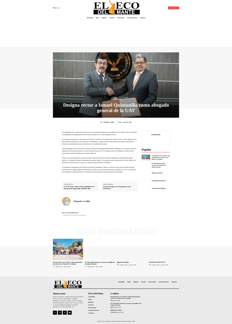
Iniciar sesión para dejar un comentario (74, 215)
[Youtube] (70, 313)
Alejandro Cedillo (108, 122)
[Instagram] (60, 313)
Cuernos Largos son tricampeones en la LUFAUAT (117, 187)
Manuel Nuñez (59, 266)
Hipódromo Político (157, 173)
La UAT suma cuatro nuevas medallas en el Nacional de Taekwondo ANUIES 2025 (79, 187)
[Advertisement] (116, 33)
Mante (112, 307)
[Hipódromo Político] (146, 173)
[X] (154, 139)
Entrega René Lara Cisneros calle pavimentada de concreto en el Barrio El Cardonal (161, 157)
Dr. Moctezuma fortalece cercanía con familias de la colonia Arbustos (159, 165)
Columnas (113, 312)
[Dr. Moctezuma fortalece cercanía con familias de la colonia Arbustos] (146, 165)
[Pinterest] (158, 139)
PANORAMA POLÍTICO (159, 180)
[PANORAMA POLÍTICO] (146, 181)
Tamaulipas (116, 99)
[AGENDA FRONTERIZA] (146, 188)
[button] (56, 8)
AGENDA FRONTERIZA (159, 188)
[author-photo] (54, 267)
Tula (111, 300)
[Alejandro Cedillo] (66, 201)
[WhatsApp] (162, 139)
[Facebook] (149, 139)
